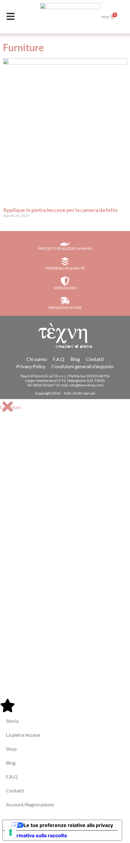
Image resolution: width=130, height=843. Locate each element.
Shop (11, 749)
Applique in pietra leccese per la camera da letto (60, 210)
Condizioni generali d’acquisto (82, 366)
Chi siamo (36, 359)
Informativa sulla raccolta (37, 835)
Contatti (95, 359)
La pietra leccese (23, 735)
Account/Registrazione (30, 804)
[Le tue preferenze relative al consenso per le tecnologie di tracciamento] (10, 832)
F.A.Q (58, 359)
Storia (12, 721)
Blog (75, 359)
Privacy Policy (30, 366)
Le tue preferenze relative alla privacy (68, 825)
